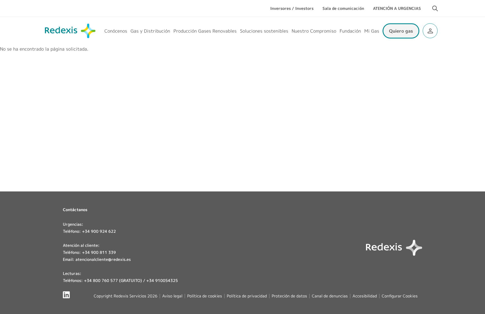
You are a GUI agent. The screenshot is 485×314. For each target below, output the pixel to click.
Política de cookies (204, 296)
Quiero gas (401, 31)
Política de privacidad (247, 296)
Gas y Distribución (150, 31)
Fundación (350, 31)
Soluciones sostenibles (264, 31)
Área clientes (430, 30)
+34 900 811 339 (99, 252)
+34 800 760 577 (101, 280)
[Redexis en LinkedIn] (66, 294)
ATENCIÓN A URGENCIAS (397, 8)
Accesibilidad (365, 296)
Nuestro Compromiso (314, 31)
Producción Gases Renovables (205, 31)
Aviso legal (172, 296)
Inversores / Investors (292, 8)
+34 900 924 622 (99, 231)
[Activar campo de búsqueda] (435, 8)
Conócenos (115, 31)
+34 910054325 (162, 280)
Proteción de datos (289, 296)
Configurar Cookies (400, 296)
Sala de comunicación (343, 8)
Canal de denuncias (330, 296)
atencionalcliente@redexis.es (103, 259)
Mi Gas (371, 31)
